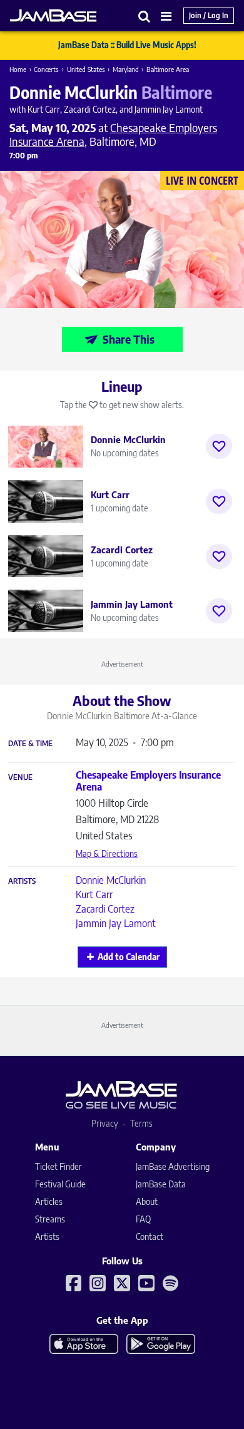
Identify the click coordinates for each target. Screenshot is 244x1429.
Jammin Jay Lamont (116, 923)
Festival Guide (60, 1184)
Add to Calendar (129, 956)
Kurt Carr (94, 894)
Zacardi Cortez (105, 909)
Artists (22, 881)
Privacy (104, 1123)
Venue (20, 777)
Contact (149, 1236)
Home (17, 69)
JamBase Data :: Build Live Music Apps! (127, 45)
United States (86, 69)
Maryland (126, 69)
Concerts (46, 69)
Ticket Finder (58, 1166)
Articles (49, 1201)
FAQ (143, 1219)
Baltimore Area (167, 69)
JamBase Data (161, 1184)
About (147, 1201)
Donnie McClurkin (111, 880)
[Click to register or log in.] (219, 446)
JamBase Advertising (173, 1166)
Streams (50, 1219)
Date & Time (30, 743)
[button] (144, 16)
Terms (141, 1123)
